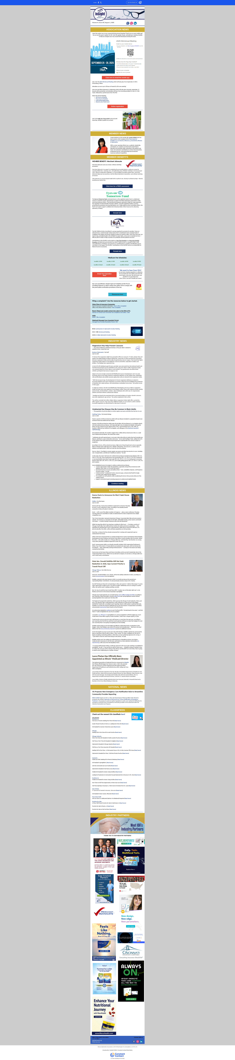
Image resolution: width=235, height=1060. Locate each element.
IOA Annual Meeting (104, 332)
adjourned (117, 596)
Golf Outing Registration (102, 100)
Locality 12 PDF (98, 261)
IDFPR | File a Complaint (98, 317)
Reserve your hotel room (102, 102)
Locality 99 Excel (137, 265)
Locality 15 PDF (111, 261)
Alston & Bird (95, 698)
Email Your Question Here (104, 274)
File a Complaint (116, 307)
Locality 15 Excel (110, 265)
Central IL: (95, 758)
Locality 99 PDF (137, 261)
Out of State (95, 789)
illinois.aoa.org (96, 1042)
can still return (102, 615)
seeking (108, 610)
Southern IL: (95, 778)
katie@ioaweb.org (97, 1040)
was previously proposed (108, 628)
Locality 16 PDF (124, 261)
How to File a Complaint (120, 306)
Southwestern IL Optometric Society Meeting (107, 329)
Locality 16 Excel (124, 265)
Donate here (117, 213)
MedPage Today (96, 414)
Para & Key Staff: (96, 797)
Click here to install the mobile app (117, 77)
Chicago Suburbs (96, 736)
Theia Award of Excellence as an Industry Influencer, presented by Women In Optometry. (126, 140)
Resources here (117, 294)
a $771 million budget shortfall (126, 595)
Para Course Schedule (102, 99)
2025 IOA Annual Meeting (106, 82)
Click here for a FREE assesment (117, 186)
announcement (100, 576)
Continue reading (117, 483)
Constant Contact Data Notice (125, 1050)
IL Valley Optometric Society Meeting (106, 335)
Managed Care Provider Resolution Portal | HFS (105, 322)
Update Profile (113, 1050)
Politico (94, 501)
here (122, 714)
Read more (118, 720)
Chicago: (94, 731)
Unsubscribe (106, 1050)
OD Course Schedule (101, 97)
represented (103, 607)
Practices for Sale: (97, 801)
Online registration (117, 106)
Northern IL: (95, 719)
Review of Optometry (98, 352)
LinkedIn (126, 662)
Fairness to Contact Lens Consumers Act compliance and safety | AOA (111, 312)
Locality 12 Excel (98, 265)
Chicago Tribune (96, 570)
